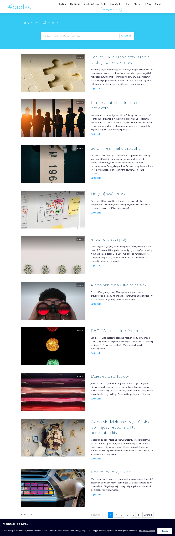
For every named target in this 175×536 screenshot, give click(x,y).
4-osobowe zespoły (87, 255)
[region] (87, 527)
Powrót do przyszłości (87, 488)
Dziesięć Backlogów (87, 392)
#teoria (80, 57)
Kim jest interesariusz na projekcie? (87, 118)
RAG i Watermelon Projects (87, 346)
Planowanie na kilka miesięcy (87, 301)
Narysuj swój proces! (87, 210)
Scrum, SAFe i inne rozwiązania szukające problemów (87, 73)
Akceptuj (164, 531)
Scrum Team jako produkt (87, 164)
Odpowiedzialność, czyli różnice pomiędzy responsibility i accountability (87, 440)
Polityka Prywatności (147, 531)
